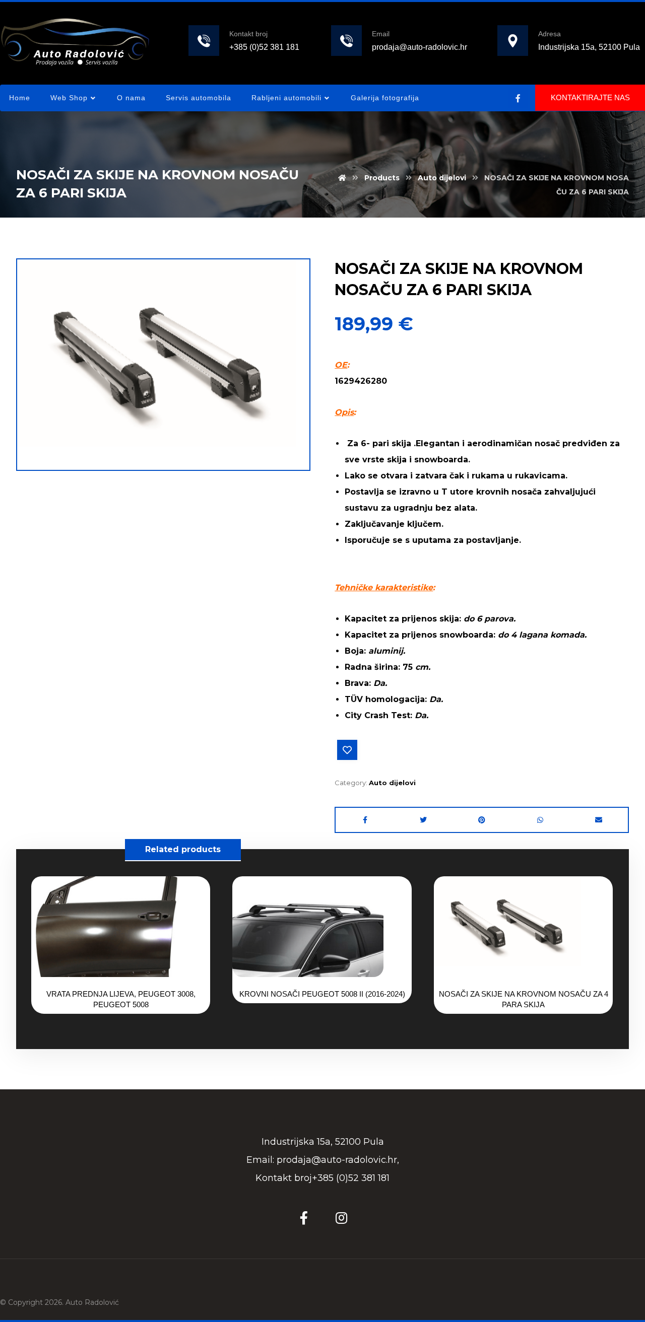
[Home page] (342, 177)
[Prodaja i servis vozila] (75, 42)
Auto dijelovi (392, 783)
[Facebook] (518, 98)
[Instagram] (341, 1217)
